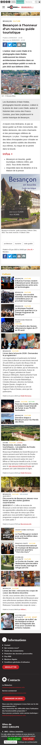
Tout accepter (14, 739)
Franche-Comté (21, 543)
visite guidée (28, 243)
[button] (36, 2)
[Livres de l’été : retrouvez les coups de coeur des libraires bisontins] (20, 579)
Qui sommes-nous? (11, 648)
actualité (19, 559)
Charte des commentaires (13, 651)
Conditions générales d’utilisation (17, 662)
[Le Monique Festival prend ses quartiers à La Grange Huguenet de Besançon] (7, 309)
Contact (7, 645)
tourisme (18, 243)
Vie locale (24, 494)
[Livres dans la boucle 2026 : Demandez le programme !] (20, 341)
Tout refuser (28, 739)
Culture (16, 21)
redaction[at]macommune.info (13, 687)
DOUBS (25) (19, 557)
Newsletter (10, 667)
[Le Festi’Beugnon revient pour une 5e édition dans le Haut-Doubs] (7, 533)
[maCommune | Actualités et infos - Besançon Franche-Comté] (13, 7)
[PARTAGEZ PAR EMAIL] (19, 45)
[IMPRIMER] (24, 45)
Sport (34, 617)
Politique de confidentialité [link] (27, 742)
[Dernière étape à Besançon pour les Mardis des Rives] (7, 418)
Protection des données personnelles (18, 653)
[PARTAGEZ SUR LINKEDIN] (14, 45)
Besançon (7, 21)
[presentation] (32, 92)
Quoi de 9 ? (7, 496)
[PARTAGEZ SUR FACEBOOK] (5, 45)
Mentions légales (10, 659)
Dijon (17, 401)
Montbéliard (20, 615)
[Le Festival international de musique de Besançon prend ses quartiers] (7, 546)
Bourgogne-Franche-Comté (24, 321)
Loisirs (19, 442)
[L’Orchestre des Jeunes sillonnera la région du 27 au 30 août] (7, 323)
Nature (32, 401)
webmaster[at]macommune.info (14, 715)
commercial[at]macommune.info (14, 693)
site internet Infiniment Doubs (20, 466)
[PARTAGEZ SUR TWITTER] (9, 45)
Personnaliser (10, 742)
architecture (8, 243)
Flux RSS (7, 656)
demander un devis (14, 699)
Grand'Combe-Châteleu (24, 530)
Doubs (5, 442)
